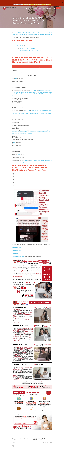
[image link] (4, 8)
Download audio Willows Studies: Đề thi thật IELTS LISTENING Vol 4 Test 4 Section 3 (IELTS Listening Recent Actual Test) (32, 66)
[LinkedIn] (47, 442)
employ (14, 142)
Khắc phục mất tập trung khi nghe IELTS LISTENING (30, 50)
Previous (14, 437)
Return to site (14, 442)
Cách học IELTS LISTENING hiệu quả (27, 48)
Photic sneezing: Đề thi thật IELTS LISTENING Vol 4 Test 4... (40, 439)
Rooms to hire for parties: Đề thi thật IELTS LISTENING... (21, 439)
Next (33, 437)
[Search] (54, 8)
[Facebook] (43, 442)
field (16, 78)
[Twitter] (45, 442)
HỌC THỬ (58, 8)
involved (19, 154)
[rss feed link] (51, 442)
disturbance (21, 121)
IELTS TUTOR (20, 45)
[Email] (50, 442)
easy (16, 99)
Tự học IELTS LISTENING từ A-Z (26, 52)
